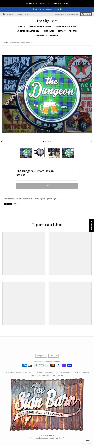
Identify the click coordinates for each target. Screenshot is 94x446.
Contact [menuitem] (61, 31)
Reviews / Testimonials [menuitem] (47, 35)
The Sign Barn (47, 21)
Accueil (5, 43)
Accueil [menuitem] (21, 26)
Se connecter (59, 14)
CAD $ (27, 14)
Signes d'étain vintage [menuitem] (65, 26)
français (19, 14)
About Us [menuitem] (73, 31)
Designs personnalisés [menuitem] (40, 26)
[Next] (91, 141)
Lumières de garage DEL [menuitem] (28, 31)
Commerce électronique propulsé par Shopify (47, 438)
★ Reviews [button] (91, 225)
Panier (87, 14)
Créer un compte (72, 14)
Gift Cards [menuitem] (49, 31)
